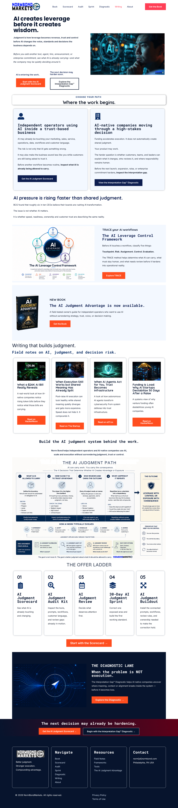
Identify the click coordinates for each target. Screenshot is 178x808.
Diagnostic (104, 6)
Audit (80, 6)
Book (54, 6)
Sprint (91, 6)
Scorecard (68, 6)
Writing (118, 6)
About (130, 6)
